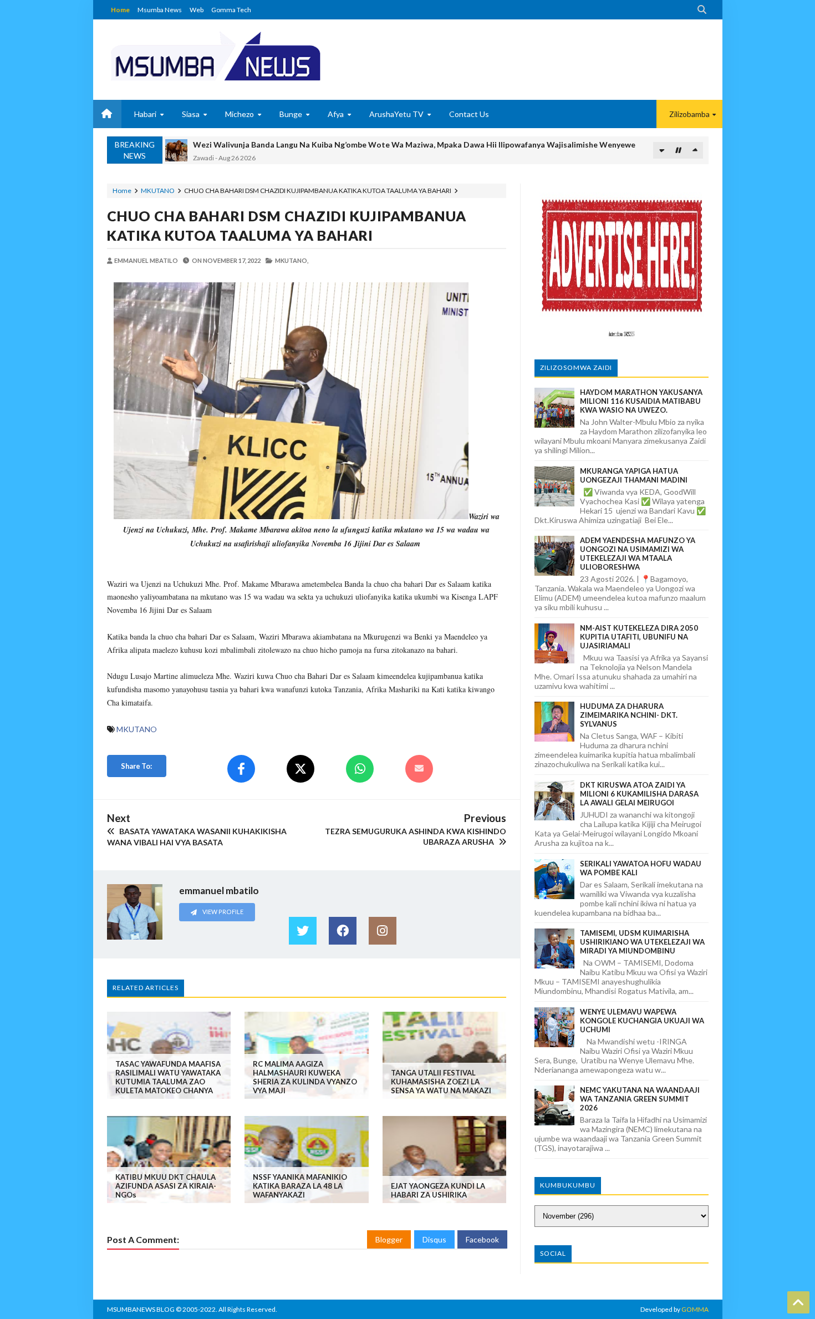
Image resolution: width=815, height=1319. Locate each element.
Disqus (434, 1239)
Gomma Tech (231, 10)
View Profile (222, 911)
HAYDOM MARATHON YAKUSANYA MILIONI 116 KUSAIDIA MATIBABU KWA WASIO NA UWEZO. (641, 401)
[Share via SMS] (419, 769)
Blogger (389, 1239)
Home (120, 10)
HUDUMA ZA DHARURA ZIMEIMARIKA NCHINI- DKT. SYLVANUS (629, 715)
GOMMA (695, 1309)
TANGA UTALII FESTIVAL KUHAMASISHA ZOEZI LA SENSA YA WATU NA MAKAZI (441, 1081)
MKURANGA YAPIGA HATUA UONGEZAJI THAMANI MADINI (633, 475)
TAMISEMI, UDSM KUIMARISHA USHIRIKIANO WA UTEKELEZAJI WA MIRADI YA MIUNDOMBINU (642, 942)
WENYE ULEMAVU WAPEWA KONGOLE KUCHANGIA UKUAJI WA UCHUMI (642, 1020)
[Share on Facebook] (241, 769)
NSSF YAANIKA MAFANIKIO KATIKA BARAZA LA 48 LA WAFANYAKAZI (300, 1186)
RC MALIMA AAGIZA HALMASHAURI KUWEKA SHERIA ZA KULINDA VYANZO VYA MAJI (305, 1077)
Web (196, 10)
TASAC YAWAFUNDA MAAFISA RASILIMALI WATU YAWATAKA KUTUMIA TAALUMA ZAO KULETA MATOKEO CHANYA (168, 1077)
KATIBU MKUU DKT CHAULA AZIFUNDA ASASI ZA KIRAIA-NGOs (165, 1186)
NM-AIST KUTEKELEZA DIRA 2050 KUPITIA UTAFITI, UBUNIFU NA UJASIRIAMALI (639, 636)
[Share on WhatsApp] (360, 769)
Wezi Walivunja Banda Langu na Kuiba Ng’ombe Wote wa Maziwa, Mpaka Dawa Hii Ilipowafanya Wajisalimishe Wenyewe (414, 144)
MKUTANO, (291, 260)
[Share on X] (300, 769)
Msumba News (159, 10)
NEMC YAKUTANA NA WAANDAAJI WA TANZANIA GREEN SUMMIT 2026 (640, 1098)
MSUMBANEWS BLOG (141, 1309)
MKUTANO (158, 190)
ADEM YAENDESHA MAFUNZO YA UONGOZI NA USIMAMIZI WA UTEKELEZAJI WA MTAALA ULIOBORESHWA (637, 553)
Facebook (482, 1239)
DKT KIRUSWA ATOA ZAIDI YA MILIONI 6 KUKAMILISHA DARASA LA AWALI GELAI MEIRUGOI (639, 793)
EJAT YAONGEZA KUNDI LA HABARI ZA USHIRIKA (438, 1190)
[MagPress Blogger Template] (256, 55)
